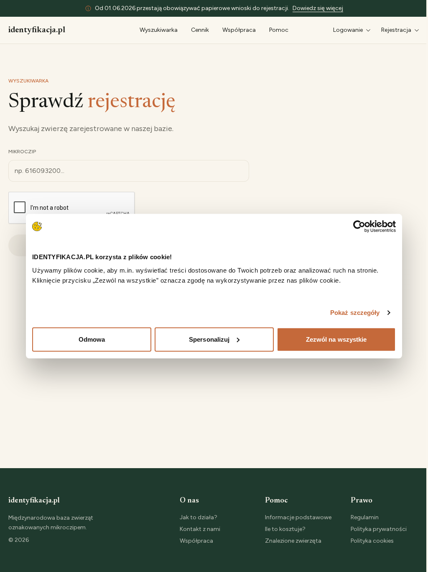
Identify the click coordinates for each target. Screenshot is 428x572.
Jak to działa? (198, 517)
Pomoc (278, 29)
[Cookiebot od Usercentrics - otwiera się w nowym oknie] (359, 226)
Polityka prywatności (379, 529)
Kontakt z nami (200, 529)
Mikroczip (22, 152)
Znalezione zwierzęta (293, 540)
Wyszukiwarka (159, 29)
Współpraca (239, 29)
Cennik (200, 29)
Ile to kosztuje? (285, 529)
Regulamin (365, 517)
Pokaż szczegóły (355, 312)
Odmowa (92, 339)
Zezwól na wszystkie (336, 339)
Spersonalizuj (209, 339)
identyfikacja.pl (36, 30)
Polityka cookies (372, 540)
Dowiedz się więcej (318, 8)
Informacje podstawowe (298, 517)
